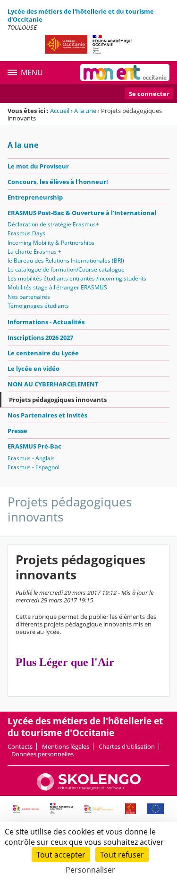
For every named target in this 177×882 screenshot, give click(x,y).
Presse (17, 430)
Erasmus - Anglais (31, 458)
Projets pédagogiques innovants (58, 399)
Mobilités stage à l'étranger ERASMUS (57, 287)
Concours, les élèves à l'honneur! (58, 181)
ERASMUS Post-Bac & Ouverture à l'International (82, 212)
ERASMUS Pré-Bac (34, 446)
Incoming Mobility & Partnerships (51, 243)
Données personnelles (42, 754)
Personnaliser (90, 870)
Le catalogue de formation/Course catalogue (66, 269)
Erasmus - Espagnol (33, 467)
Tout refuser (122, 855)
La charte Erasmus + (34, 252)
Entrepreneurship (35, 197)
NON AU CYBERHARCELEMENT (53, 384)
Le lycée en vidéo (33, 368)
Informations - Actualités (46, 322)
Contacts (20, 746)
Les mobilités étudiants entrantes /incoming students (77, 278)
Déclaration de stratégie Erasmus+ (53, 224)
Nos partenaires (29, 297)
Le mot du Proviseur (38, 166)
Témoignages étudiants (38, 306)
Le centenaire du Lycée (43, 353)
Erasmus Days (26, 233)
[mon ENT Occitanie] (124, 72)
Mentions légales (65, 746)
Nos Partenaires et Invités (47, 415)
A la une (85, 110)
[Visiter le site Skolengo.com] (89, 788)
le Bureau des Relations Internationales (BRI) (66, 261)
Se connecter (149, 93)
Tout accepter (60, 855)
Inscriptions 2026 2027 (40, 337)
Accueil (59, 110)
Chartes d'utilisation (127, 746)
